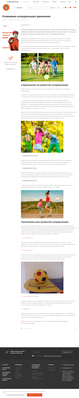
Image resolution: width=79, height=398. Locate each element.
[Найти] (58, 7)
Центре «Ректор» (27, 321)
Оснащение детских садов (6, 374)
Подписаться (67, 352)
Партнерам (51, 370)
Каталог (5, 364)
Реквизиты (18, 378)
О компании (18, 367)
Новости (17, 370)
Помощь (51, 364)
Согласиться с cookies (35, 395)
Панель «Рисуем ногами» (30, 296)
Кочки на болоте (28, 237)
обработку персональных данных (52, 355)
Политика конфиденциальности (16, 395)
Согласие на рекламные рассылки (36, 366)
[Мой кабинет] (76, 2)
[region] (39, 393)
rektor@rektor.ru (67, 368)
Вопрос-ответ (52, 367)
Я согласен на (48, 355)
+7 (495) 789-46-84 (13, 2)
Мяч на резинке (28, 250)
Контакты (17, 372)
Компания (18, 364)
